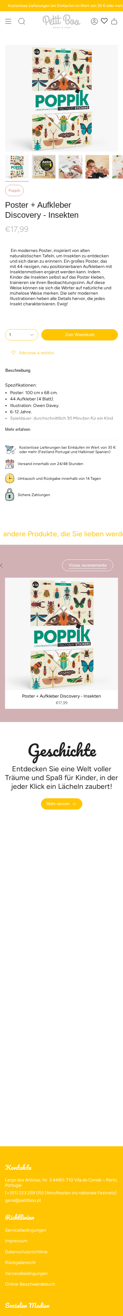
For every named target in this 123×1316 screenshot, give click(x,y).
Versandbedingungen (26, 1273)
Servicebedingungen (25, 1230)
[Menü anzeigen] (8, 21)
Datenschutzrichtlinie (26, 1251)
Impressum (16, 1241)
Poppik (14, 190)
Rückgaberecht (20, 1262)
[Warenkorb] (114, 21)
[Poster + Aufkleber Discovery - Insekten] (61, 634)
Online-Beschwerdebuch (30, 1284)
